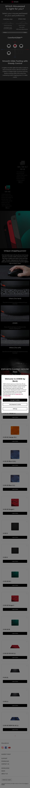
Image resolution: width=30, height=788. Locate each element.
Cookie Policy (18, 394)
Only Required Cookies (15, 404)
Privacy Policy (7, 395)
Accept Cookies (15, 400)
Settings (15, 408)
